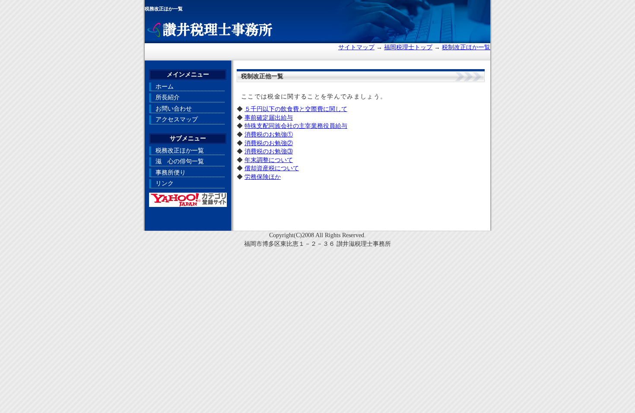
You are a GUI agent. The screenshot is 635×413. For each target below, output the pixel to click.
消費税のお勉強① (268, 134)
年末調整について (268, 160)
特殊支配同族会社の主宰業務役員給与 (295, 126)
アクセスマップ (177, 119)
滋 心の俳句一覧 (180, 161)
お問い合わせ (174, 108)
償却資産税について (271, 168)
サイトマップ (356, 47)
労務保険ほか (262, 177)
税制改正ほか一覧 (466, 47)
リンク (165, 183)
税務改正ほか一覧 (180, 150)
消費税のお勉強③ (268, 151)
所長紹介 (168, 97)
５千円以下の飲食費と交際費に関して (295, 109)
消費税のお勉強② (268, 143)
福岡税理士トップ (408, 47)
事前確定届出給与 (268, 117)
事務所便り (171, 172)
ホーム (165, 86)
